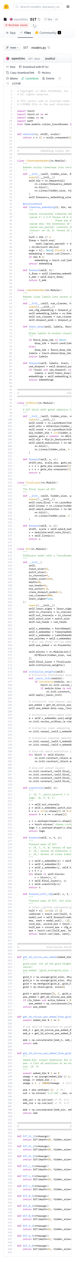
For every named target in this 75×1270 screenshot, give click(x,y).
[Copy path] (49, 47)
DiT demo (34, 58)
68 (56, 19)
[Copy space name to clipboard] (39, 19)
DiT (33, 19)
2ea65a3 (50, 58)
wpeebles (21, 19)
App (13, 32)
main (13, 47)
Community (50, 32)
